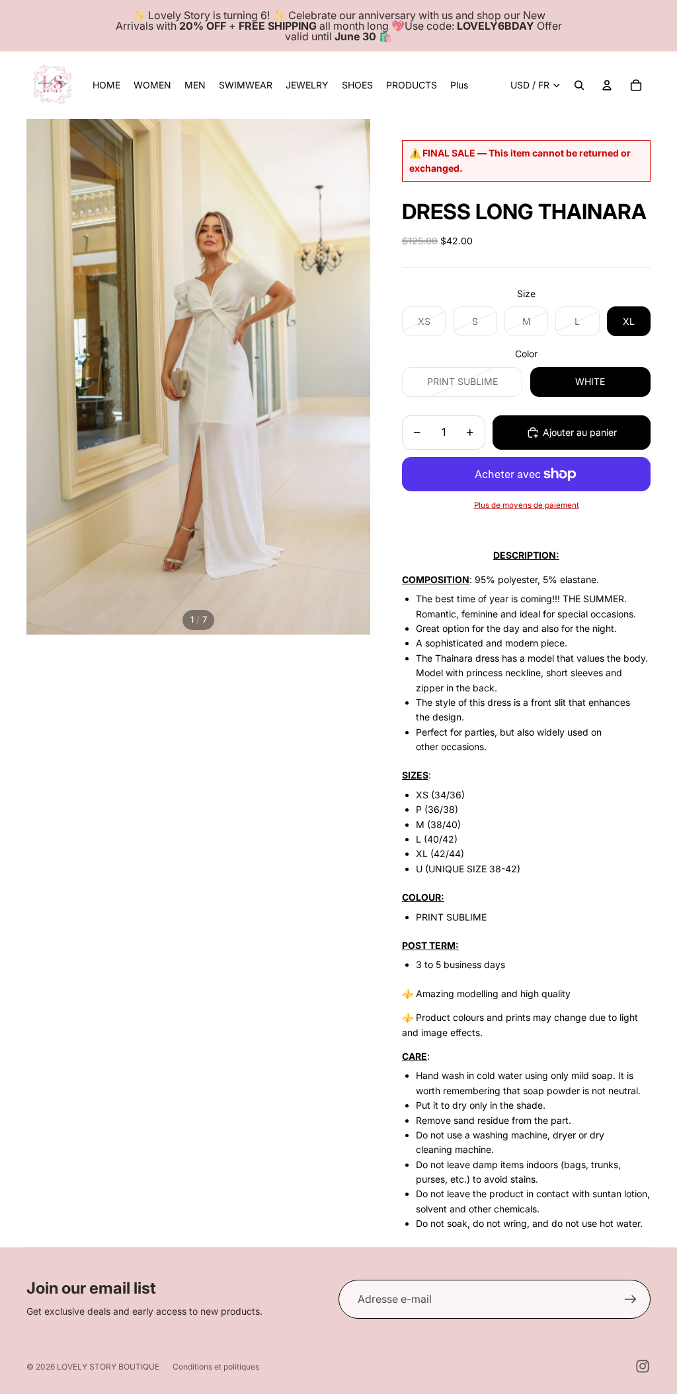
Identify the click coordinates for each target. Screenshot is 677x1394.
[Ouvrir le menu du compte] (606, 85)
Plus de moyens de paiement (526, 505)
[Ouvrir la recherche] (579, 85)
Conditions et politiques (216, 1367)
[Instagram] (643, 1366)
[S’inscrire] (631, 1299)
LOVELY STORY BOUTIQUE (108, 1367)
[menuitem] (459, 85)
